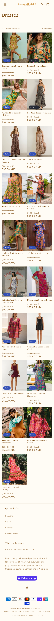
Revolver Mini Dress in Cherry (37, 442)
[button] (5, 4)
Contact (8, 528)
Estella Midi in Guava (11, 207)
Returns (8, 522)
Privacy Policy (11, 533)
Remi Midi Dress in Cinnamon (10, 442)
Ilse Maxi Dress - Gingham (39, 113)
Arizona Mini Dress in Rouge (11, 348)
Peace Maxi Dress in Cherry (11, 488)
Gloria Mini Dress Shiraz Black (38, 348)
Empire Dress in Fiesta (37, 66)
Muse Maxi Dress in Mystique (36, 395)
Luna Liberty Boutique (25, 608)
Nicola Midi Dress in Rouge (39, 300)
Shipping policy (19, 615)
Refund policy (17, 611)
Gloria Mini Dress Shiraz (13, 394)
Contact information (35, 615)
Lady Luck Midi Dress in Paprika (38, 208)
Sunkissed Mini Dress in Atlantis (12, 254)
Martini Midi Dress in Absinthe (11, 114)
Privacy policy (30, 611)
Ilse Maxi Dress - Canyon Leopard (13, 161)
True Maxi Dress (34, 160)
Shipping (9, 516)
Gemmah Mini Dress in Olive (12, 67)
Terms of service (44, 611)
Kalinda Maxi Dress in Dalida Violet (12, 301)
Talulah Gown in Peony (37, 253)
